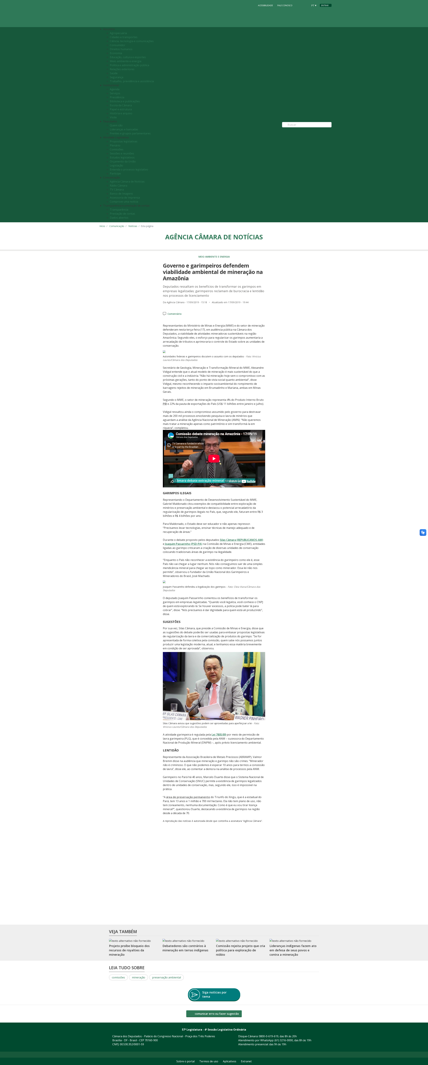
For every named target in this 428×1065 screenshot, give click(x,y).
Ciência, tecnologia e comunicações (132, 41)
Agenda (114, 89)
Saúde (114, 73)
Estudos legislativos (122, 157)
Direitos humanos (121, 49)
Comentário (175, 313)
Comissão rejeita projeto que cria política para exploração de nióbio (240, 950)
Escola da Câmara (121, 105)
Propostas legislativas (123, 141)
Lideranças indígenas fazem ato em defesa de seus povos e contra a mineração (293, 950)
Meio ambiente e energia (125, 61)
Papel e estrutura (121, 109)
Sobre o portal (185, 1061)
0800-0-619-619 (268, 1036)
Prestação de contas (122, 213)
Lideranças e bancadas (124, 129)
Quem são (116, 125)
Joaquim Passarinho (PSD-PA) (183, 544)
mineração (138, 977)
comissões (118, 977)
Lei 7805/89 (219, 734)
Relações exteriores (122, 69)
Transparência (119, 209)
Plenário (115, 145)
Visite (113, 117)
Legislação (116, 165)
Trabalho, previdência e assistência (132, 81)
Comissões (116, 149)
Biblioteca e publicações (125, 101)
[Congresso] (299, 5)
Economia (116, 53)
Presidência (117, 97)
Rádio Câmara (118, 185)
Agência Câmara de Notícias (127, 181)
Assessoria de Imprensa (125, 197)
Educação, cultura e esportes (128, 57)
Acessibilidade (265, 5)
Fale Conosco (284, 5)
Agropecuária (118, 33)
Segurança (116, 77)
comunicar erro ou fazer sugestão (216, 1014)
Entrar (325, 5)
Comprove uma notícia (124, 201)
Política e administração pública (129, 65)
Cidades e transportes (123, 37)
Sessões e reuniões (122, 153)
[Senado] (305, 5)
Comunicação (116, 226)
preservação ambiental (166, 977)
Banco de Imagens (121, 193)
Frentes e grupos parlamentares (130, 133)
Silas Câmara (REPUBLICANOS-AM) (241, 540)
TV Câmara (117, 189)
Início (102, 226)
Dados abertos (119, 217)
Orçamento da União (123, 161)
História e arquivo (121, 113)
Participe (115, 173)
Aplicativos (229, 1061)
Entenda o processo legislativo (129, 169)
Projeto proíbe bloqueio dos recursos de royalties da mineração (129, 950)
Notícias (132, 226)
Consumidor (117, 45)
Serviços (115, 93)
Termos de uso (208, 1061)
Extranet (246, 1061)
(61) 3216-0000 (284, 1040)
